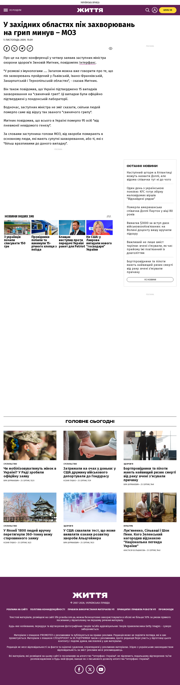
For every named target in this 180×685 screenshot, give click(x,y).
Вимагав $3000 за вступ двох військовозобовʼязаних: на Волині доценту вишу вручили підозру (149, 228)
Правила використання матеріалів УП (91, 609)
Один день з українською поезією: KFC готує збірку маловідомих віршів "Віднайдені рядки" (145, 193)
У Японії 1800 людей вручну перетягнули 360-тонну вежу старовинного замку (28, 534)
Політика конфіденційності (47, 609)
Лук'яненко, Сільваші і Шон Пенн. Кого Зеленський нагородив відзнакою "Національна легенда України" (146, 538)
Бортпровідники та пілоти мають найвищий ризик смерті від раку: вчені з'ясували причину (150, 267)
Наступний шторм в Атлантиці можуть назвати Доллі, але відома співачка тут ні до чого (149, 176)
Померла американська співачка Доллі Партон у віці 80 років (150, 210)
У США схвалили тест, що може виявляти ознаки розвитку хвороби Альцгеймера (89, 534)
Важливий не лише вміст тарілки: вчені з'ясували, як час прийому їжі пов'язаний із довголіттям (149, 247)
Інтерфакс (87, 62)
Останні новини (142, 166)
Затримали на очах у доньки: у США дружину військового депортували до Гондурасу (89, 472)
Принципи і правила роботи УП (136, 609)
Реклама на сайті (17, 609)
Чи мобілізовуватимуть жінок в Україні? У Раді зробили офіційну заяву (30, 472)
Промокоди (166, 609)
